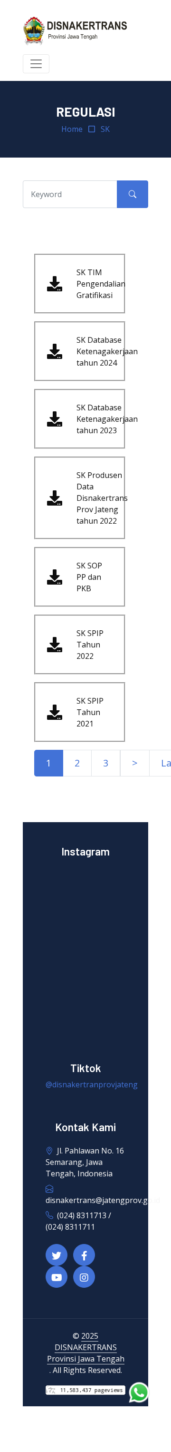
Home (72, 129)
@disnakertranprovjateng (92, 1084)
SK (105, 129)
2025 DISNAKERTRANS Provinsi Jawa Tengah (85, 1347)
